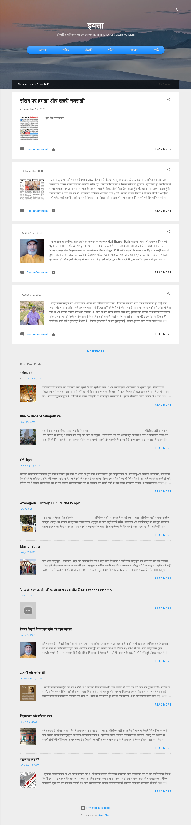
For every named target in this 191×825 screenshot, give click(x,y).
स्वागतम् (43, 49)
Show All (166, 84)
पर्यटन (111, 49)
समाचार (134, 49)
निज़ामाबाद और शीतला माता (36, 716)
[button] (169, 100)
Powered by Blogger (97, 808)
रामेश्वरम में (26, 373)
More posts (95, 351)
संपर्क (156, 49)
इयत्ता (95, 25)
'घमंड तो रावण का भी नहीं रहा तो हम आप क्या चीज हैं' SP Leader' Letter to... (67, 590)
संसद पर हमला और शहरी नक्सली (52, 100)
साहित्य (65, 49)
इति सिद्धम (26, 460)
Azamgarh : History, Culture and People (50, 503)
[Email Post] (53, 150)
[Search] (176, 10)
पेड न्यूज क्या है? (29, 759)
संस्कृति (88, 49)
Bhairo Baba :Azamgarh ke (40, 416)
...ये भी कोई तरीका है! (32, 673)
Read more (163, 149)
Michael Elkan (103, 815)
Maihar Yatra (30, 546)
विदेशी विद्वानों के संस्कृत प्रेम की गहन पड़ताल (46, 629)
